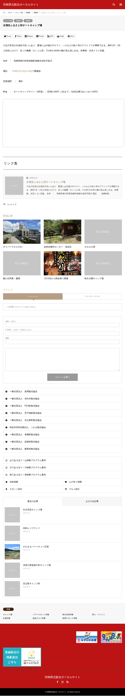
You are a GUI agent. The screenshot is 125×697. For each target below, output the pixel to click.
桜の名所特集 (67, 614)
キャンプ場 (8, 21)
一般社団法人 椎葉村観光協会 (24, 449)
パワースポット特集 (41, 614)
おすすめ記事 (92, 501)
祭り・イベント (98, 614)
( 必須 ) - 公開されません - (19, 330)
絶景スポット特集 (69, 618)
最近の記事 (32, 501)
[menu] (120, 4)
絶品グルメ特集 (39, 618)
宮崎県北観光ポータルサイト (62, 677)
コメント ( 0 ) (33, 296)
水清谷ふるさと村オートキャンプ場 (45, 182)
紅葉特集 (6, 618)
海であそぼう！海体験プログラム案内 (28, 475)
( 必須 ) (10, 321)
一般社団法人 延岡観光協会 (23, 391)
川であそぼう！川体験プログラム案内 (28, 467)
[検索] (113, 4)
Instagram (62, 682)
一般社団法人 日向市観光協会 (24, 399)
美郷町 (18, 21)
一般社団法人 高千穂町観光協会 (26, 413)
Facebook (57, 682)
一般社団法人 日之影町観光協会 (26, 420)
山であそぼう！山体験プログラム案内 (28, 460)
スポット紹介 (16, 489)
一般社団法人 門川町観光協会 (24, 406)
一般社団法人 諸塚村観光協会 (24, 442)
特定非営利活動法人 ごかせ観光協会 (28, 427)
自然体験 (14, 482)
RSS (67, 682)
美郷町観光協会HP (21, 71)
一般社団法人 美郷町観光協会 (24, 434)
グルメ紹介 (74, 489)
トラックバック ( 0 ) (92, 296)
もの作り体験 (75, 482)
